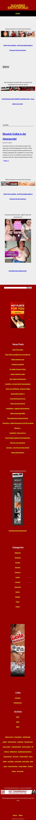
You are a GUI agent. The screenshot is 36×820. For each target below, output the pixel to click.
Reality (18, 592)
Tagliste (20, 815)
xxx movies (20, 771)
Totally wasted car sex (17, 359)
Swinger (17, 597)
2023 (17, 727)
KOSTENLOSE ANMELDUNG (18, 271)
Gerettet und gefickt (18, 364)
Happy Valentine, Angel (18, 374)
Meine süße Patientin (17, 452)
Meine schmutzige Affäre (17, 413)
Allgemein (18, 553)
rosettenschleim (16, 747)
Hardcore (18, 572)
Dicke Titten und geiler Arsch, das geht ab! (17, 354)
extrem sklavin (26, 747)
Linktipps (17, 698)
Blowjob (17, 567)
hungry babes (23, 766)
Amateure (18, 557)
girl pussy (16, 756)
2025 (17, 717)
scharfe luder (26, 737)
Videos (18, 606)
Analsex (17, 562)
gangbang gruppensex (24, 751)
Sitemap (15, 815)
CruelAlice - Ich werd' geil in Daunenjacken (17, 384)
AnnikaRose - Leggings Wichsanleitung (17, 408)
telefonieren (13, 751)
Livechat (17, 582)
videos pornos (9, 737)
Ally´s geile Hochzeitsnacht (18, 379)
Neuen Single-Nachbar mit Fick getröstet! (17, 438)
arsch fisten (25, 761)
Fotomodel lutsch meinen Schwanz (17, 418)
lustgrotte (20, 742)
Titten (17, 602)
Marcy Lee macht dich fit (17, 403)
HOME (18, 13)
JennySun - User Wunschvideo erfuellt (17, 447)
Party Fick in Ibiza (17, 349)
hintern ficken (24, 756)
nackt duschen (12, 742)
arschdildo (11, 761)
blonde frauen (8, 756)
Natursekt (18, 587)
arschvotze (18, 761)
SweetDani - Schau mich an (18, 433)
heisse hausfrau (13, 766)
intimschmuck (28, 742)
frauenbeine (18, 737)
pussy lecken (6, 747)
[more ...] (6, 160)
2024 (17, 722)
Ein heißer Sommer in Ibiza (18, 369)
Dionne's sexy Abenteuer (17, 443)
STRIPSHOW (18, 703)
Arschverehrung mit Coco (17, 398)
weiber (5, 742)
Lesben (18, 577)
